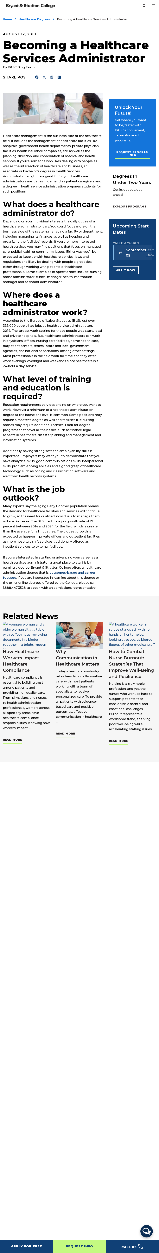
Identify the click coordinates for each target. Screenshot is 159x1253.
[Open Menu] (153, 6)
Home (7, 19)
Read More (12, 740)
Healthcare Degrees (34, 19)
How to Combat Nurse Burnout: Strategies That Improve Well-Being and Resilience (131, 664)
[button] (146, 1231)
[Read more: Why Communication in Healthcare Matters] (79, 635)
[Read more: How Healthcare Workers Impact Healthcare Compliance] (26, 635)
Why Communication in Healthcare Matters (77, 658)
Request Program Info (132, 153)
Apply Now (125, 270)
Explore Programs (130, 206)
